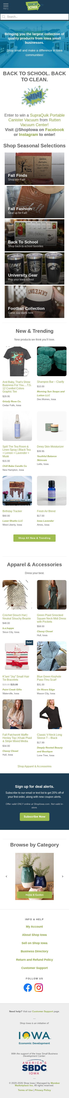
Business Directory (34, 951)
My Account (34, 926)
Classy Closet (45, 631)
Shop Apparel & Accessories (34, 766)
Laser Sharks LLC (13, 520)
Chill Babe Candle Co (15, 466)
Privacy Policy (43, 1090)
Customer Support (34, 968)
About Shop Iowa (34, 935)
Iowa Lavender (45, 520)
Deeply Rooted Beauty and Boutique (50, 749)
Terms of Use (25, 1090)
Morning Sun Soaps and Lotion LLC (51, 393)
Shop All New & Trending (34, 538)
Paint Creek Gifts (12, 689)
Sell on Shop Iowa (34, 943)
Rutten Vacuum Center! (40, 122)
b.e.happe (8, 628)
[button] (34, 168)
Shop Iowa (34, 6)
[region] (34, 235)
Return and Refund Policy (34, 959)
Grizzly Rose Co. (12, 401)
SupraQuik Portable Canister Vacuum (36, 117)
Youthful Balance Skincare (47, 458)
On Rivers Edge (46, 689)
